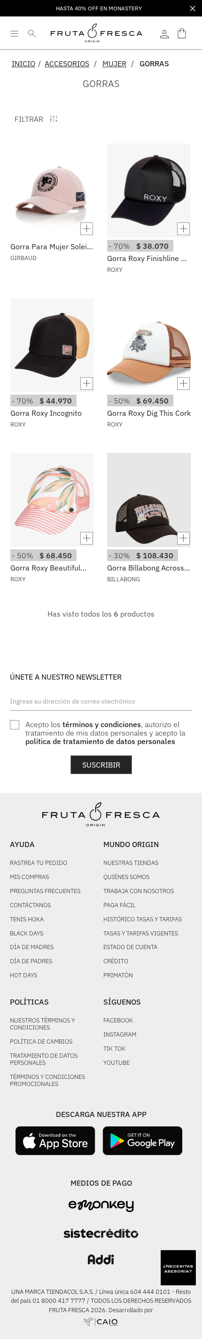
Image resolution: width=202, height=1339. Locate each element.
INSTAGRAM (119, 1034)
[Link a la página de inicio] (26, 63)
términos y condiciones (101, 724)
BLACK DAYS (26, 933)
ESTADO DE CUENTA (130, 947)
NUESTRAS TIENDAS (130, 863)
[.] (164, 33)
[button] (52, 228)
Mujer (114, 63)
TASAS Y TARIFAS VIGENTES (140, 933)
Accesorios (67, 63)
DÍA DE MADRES (32, 947)
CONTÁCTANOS (30, 905)
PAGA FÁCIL (119, 905)
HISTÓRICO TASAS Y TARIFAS (142, 919)
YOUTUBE (116, 1063)
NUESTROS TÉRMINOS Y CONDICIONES (42, 1024)
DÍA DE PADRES (31, 961)
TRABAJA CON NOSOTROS (138, 891)
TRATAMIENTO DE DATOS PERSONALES (44, 1060)
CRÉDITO (115, 961)
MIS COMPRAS (29, 877)
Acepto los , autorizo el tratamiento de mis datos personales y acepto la (105, 733)
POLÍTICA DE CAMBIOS (41, 1042)
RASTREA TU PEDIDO (38, 863)
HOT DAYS (23, 975)
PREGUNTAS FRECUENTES (45, 891)
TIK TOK (114, 1049)
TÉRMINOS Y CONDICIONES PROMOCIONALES (47, 1081)
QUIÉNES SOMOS (126, 877)
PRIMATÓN (118, 975)
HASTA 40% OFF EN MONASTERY (99, 8)
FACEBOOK (118, 1020)
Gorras (154, 63)
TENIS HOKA (27, 919)
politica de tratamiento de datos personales (100, 741)
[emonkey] (101, 1206)
